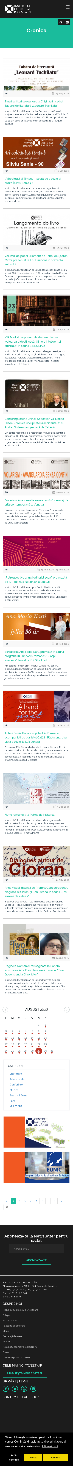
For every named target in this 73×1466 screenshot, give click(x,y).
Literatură (16, 1073)
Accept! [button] (55, 1457)
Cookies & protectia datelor (16, 1357)
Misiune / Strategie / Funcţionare (20, 1310)
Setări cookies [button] (14, 1457)
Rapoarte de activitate (14, 1325)
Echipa (6, 1315)
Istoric (6, 1331)
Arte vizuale (17, 1079)
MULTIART (16, 1106)
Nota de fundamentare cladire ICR (20, 1347)
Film (12, 1101)
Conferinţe (16, 1084)
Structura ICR (10, 1320)
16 (54, 1201)
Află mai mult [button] (50, 1446)
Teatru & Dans (18, 1095)
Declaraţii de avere (12, 1336)
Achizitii (7, 1341)
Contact (7, 1352)
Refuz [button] (33, 1457)
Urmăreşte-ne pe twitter (25, 1373)
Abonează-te (36, 1260)
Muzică (14, 1090)
